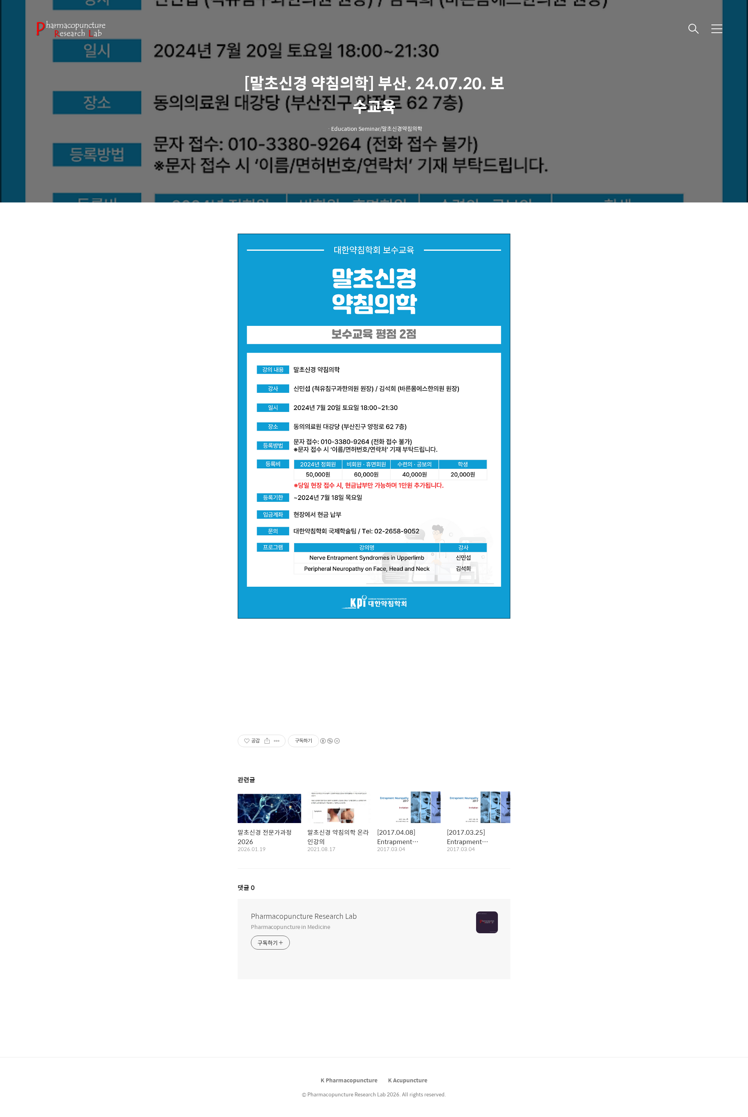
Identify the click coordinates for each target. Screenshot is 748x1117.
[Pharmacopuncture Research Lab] (70, 28)
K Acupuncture (407, 1080)
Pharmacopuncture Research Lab (304, 916)
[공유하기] (267, 741)
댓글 (246, 887)
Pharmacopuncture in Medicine (290, 926)
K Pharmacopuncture (349, 1080)
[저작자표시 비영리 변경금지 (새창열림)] (329, 741)
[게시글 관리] (277, 741)
